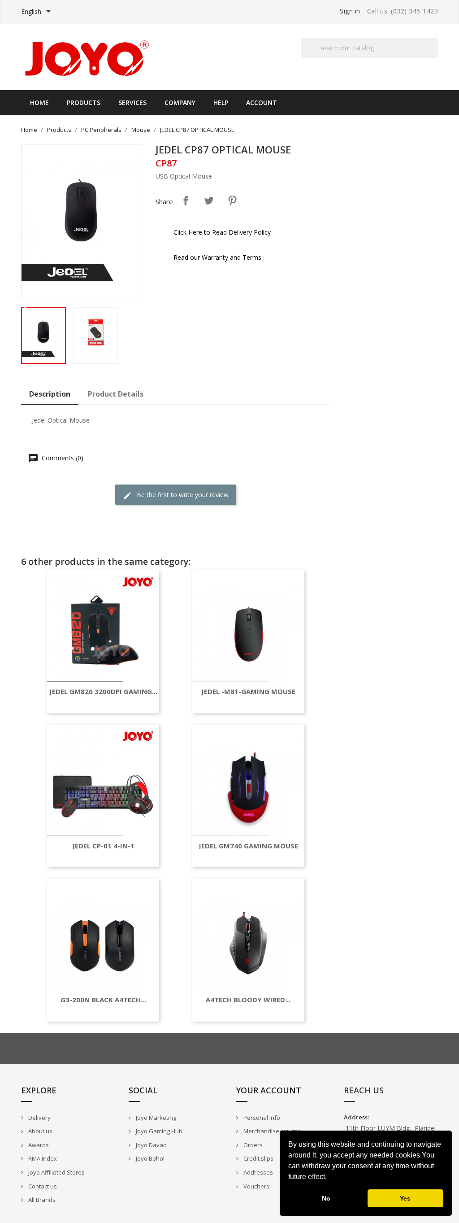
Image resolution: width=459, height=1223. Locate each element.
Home (39, 102)
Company (180, 102)
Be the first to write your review (182, 494)
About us (39, 1131)
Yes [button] (405, 1198)
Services (132, 102)
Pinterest (232, 201)
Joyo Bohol (149, 1158)
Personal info (261, 1118)
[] (434, 57)
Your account (268, 1090)
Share (186, 201)
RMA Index (42, 1158)
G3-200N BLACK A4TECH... (103, 1000)
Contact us (42, 1186)
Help (220, 102)
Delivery (39, 1118)
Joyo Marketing (155, 1118)
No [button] (326, 1198)
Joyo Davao (150, 1145)
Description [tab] (49, 394)
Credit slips (257, 1158)
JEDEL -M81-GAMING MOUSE (248, 691)
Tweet (209, 201)
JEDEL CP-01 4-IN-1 (103, 846)
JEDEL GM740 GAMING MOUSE (248, 846)
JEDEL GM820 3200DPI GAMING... (103, 691)
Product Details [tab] (115, 394)
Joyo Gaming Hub (158, 1131)
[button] (330, 1177)
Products (83, 102)
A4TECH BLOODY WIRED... (248, 1000)
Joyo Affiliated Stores (56, 1172)
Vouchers (255, 1186)
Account (261, 102)
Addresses (257, 1172)
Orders (252, 1145)
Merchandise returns (271, 1131)
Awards (38, 1145)
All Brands (41, 1200)
